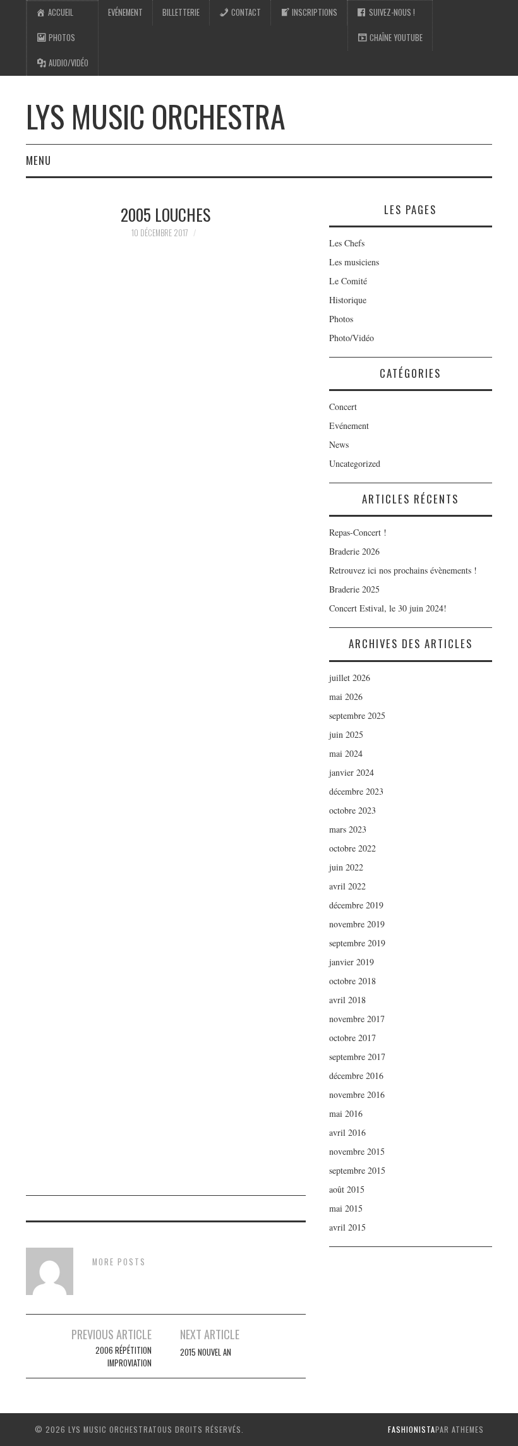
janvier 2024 (351, 772)
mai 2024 (346, 753)
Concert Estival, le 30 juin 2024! (388, 608)
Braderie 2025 (354, 589)
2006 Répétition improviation (123, 1356)
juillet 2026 (349, 678)
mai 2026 (346, 696)
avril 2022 (347, 886)
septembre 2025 (357, 715)
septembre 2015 (357, 1170)
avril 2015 (347, 1227)
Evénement (125, 12)
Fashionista (411, 1429)
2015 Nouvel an (205, 1352)
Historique (347, 300)
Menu (38, 160)
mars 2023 (347, 829)
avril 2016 (347, 1132)
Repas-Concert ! (358, 532)
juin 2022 (346, 867)
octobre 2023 (352, 810)
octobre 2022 (352, 848)
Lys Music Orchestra (156, 115)
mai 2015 (346, 1208)
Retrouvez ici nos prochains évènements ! (403, 570)
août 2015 (346, 1189)
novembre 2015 (357, 1151)
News (339, 444)
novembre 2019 (357, 924)
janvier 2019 (351, 962)
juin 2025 (346, 734)
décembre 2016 (356, 1075)
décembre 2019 (356, 905)
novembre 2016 (357, 1094)
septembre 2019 (357, 943)
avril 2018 (347, 1000)
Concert (343, 407)
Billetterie (181, 12)
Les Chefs (346, 243)
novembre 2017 (357, 1019)
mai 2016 (346, 1113)
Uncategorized (354, 463)
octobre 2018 (352, 981)
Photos (341, 319)
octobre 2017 (352, 1038)
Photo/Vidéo (351, 338)
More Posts (119, 1262)
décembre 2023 (356, 791)
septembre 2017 (357, 1057)
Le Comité (348, 281)
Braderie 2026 (354, 551)
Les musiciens (354, 262)
